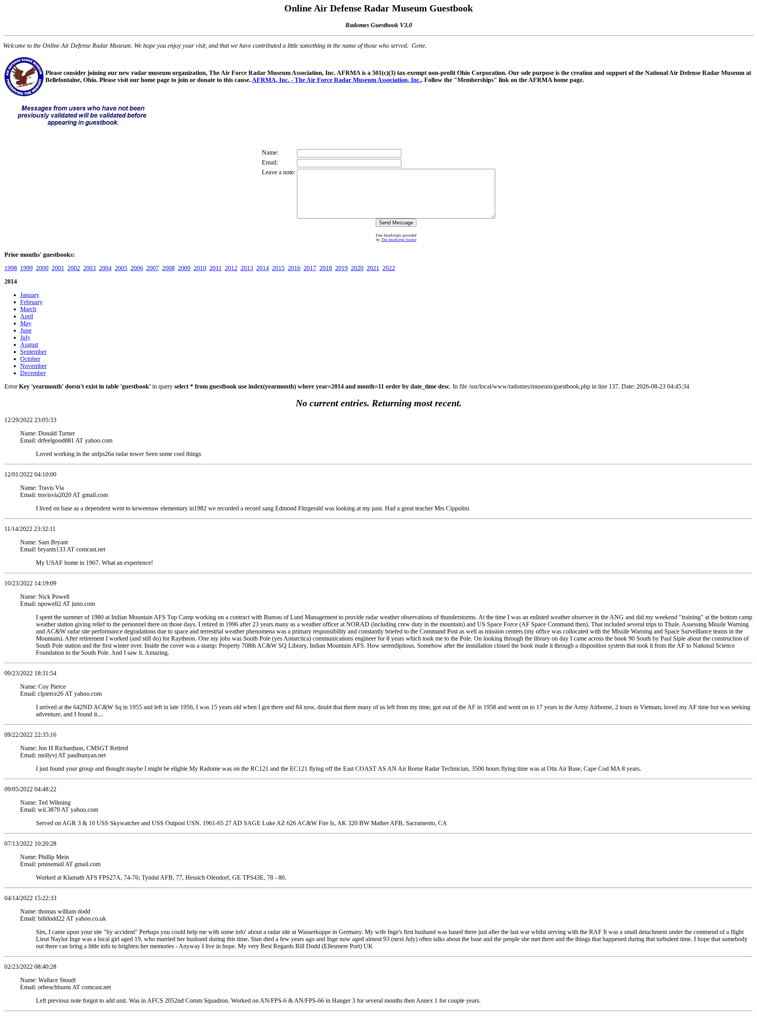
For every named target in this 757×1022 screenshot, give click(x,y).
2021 (373, 268)
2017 (310, 268)
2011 (215, 268)
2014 (262, 268)
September (33, 351)
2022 (388, 268)
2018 (325, 268)
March (28, 309)
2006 (137, 268)
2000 (42, 268)
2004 (105, 268)
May (26, 323)
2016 (294, 268)
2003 (89, 268)
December (33, 373)
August (29, 344)
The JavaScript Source (398, 239)
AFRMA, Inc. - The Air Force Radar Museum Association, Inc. (336, 80)
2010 (200, 268)
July (25, 337)
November (33, 365)
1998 (10, 268)
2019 (341, 268)
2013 (247, 268)
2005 (121, 268)
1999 (26, 268)
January (29, 294)
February (31, 302)
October (30, 358)
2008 (168, 268)
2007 (152, 268)
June (26, 330)
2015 (278, 268)
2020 (357, 268)
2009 (184, 268)
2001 (58, 268)
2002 (73, 268)
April (26, 316)
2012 (231, 268)
